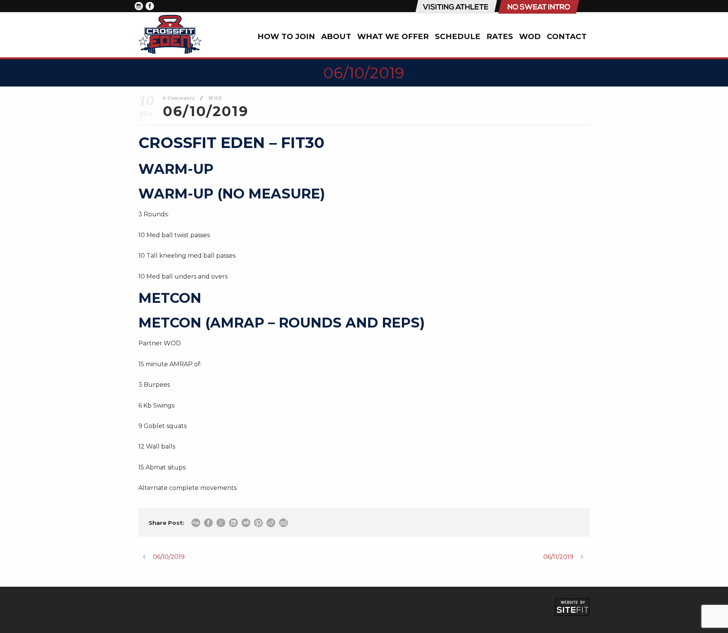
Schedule (457, 36)
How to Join (286, 36)
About (336, 36)
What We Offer (393, 36)
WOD (530, 36)
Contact (567, 36)
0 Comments (179, 98)
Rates (499, 36)
